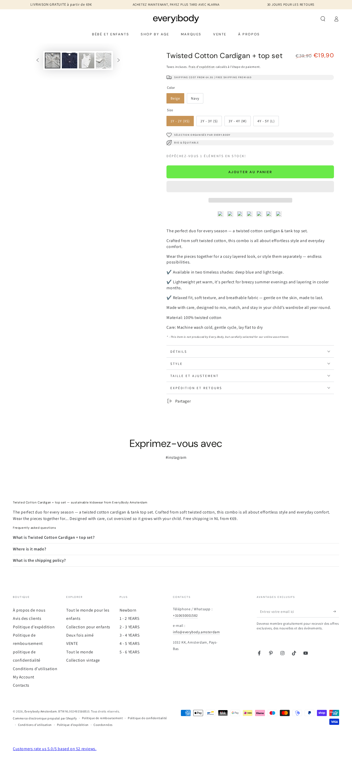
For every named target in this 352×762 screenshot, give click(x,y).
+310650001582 (185, 615)
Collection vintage (83, 660)
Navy (197, 99)
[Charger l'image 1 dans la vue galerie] (52, 60)
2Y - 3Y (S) (211, 122)
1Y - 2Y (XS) (181, 122)
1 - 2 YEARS (129, 618)
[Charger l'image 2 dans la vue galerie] (69, 60)
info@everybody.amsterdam (196, 632)
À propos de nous (29, 610)
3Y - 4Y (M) (239, 122)
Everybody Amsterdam (40, 711)
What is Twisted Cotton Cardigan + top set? (54, 537)
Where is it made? (29, 549)
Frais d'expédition (202, 67)
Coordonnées (103, 725)
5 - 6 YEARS (130, 652)
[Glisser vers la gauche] (37, 60)
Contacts (21, 685)
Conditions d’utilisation (35, 725)
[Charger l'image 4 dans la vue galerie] (103, 60)
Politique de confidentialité (147, 718)
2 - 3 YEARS (130, 627)
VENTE (72, 643)
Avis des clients (27, 618)
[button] (250, 187)
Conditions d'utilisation (35, 668)
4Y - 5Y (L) (268, 122)
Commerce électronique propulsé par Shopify (45, 718)
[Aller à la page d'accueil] (176, 18)
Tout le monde (79, 652)
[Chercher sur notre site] (323, 19)
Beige (177, 99)
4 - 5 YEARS (130, 643)
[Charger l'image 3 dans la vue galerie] (86, 60)
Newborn (128, 610)
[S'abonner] (336, 611)
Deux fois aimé (80, 635)
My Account (23, 677)
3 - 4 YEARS (130, 635)
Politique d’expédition (73, 725)
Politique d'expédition (34, 627)
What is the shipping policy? (39, 560)
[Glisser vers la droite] (118, 60)
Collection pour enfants (88, 627)
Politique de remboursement (102, 718)
